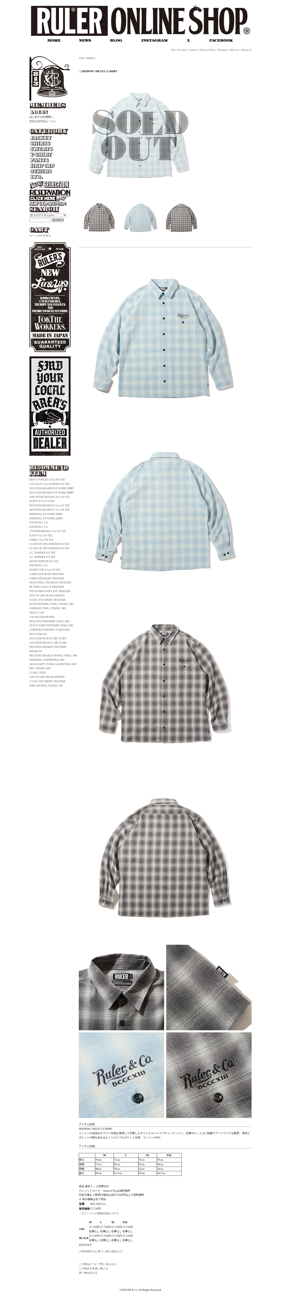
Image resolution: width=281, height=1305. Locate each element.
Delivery (234, 49)
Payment (223, 49)
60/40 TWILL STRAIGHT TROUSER (50, 582)
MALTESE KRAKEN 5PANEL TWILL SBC (53, 655)
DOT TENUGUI (38, 634)
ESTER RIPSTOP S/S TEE (44, 561)
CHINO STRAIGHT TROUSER (46, 574)
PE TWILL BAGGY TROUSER (46, 586)
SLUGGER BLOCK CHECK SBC (48, 638)
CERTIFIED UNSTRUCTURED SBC (49, 629)
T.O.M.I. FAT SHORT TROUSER (47, 599)
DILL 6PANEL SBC (40, 668)
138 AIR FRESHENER (42, 616)
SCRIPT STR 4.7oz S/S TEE (45, 569)
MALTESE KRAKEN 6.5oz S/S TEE (49, 505)
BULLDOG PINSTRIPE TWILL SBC (49, 621)
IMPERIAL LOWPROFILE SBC (47, 659)
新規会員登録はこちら (42, 121)
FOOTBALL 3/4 (38, 522)
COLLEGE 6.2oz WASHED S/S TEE (49, 483)
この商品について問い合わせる (97, 1264)
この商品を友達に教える (93, 1268)
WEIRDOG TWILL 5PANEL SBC (48, 608)
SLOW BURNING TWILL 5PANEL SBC (51, 603)
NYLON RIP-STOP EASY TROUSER (50, 591)
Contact (193, 49)
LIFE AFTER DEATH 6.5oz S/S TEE (49, 496)
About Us (246, 49)
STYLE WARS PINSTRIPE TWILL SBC (51, 625)
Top (173, 49)
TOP (81, 58)
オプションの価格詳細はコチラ (100, 1213)
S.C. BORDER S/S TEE (42, 552)
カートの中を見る (40, 235)
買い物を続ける (88, 1272)
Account (182, 49)
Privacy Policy (208, 49)
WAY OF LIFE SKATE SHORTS (47, 595)
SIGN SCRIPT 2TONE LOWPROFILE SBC (53, 664)
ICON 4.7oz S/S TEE (40, 535)
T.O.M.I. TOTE (37, 672)
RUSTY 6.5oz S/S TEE (42, 501)
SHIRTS (90, 58)
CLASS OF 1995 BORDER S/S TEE (49, 543)
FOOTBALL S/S (38, 565)
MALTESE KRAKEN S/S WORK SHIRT (51, 488)
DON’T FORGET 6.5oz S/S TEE (47, 479)
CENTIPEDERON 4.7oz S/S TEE (47, 531)
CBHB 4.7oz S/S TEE (41, 539)
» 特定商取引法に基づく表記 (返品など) (100, 1251)
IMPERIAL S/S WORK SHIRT (46, 514)
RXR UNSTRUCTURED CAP (46, 685)
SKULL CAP (36, 612)
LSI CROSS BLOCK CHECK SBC (48, 642)
